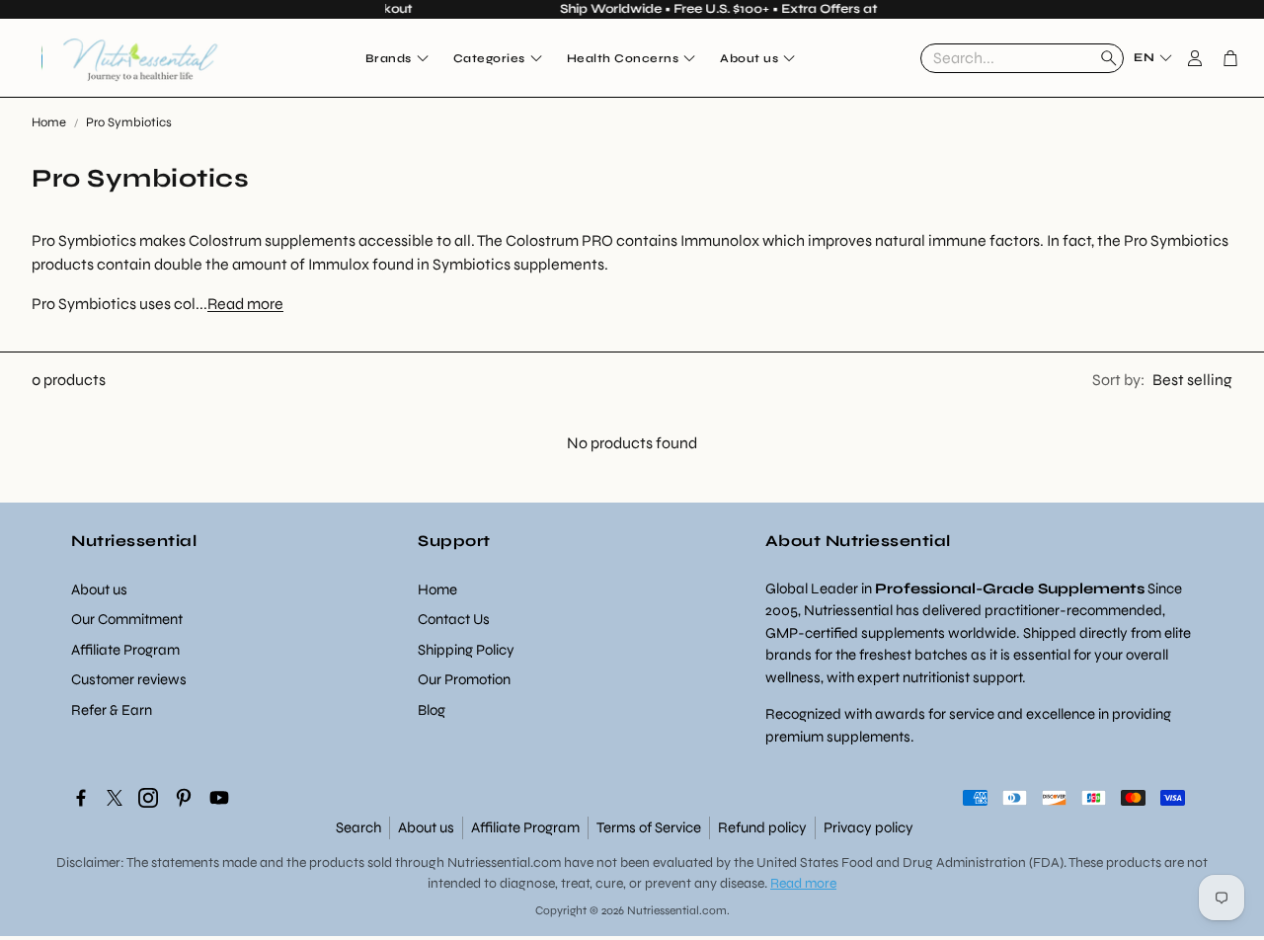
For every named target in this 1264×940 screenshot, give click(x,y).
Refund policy (762, 827)
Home (49, 122)
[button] (1022, 58)
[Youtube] (219, 798)
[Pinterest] (184, 798)
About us (426, 827)
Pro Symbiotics (129, 122)
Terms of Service (648, 827)
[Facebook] (81, 798)
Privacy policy (868, 827)
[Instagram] (148, 798)
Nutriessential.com (504, 862)
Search (358, 827)
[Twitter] (114, 798)
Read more (245, 303)
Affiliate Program (525, 827)
